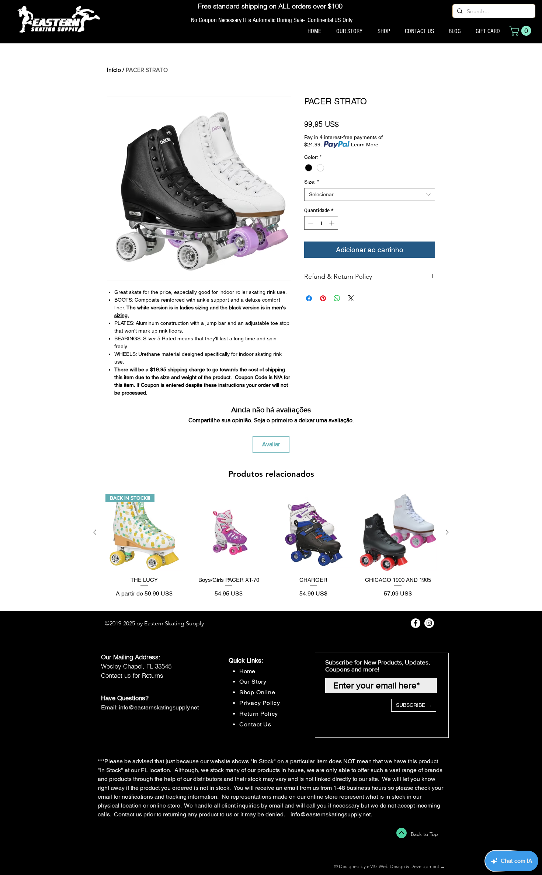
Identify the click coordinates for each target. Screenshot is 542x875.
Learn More (364, 144)
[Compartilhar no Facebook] (309, 298)
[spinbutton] (321, 222)
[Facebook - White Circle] (415, 623)
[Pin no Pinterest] (323, 298)
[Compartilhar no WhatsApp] (337, 298)
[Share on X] (351, 298)
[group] (271, 549)
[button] (521, 31)
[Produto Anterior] (94, 532)
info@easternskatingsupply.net (159, 707)
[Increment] (332, 222)
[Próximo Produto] (447, 532)
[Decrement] (310, 222)
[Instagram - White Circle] (429, 623)
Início (114, 70)
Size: (311, 182)
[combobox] (369, 194)
